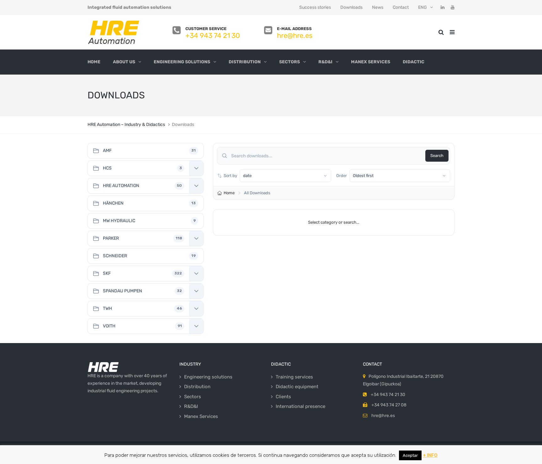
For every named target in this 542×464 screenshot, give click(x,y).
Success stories (315, 7)
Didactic (413, 62)
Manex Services (370, 62)
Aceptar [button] (410, 455)
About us (124, 62)
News (377, 7)
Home (94, 62)
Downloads (351, 7)
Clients (283, 396)
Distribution (245, 62)
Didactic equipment (297, 386)
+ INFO (430, 455)
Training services (294, 377)
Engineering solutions (182, 62)
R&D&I (325, 62)
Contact (401, 7)
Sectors (289, 62)
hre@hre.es (294, 35)
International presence (300, 406)
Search (437, 155)
